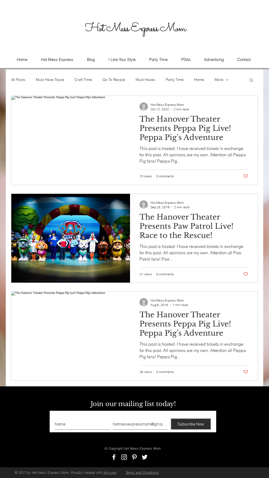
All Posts (18, 79)
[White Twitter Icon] (144, 457)
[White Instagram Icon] (124, 457)
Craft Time (83, 79)
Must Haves (145, 79)
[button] (185, 59)
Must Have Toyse (50, 79)
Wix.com (110, 472)
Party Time (175, 79)
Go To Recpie (113, 79)
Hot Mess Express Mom (136, 28)
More (219, 79)
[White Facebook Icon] (114, 457)
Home (199, 79)
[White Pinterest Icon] (134, 457)
